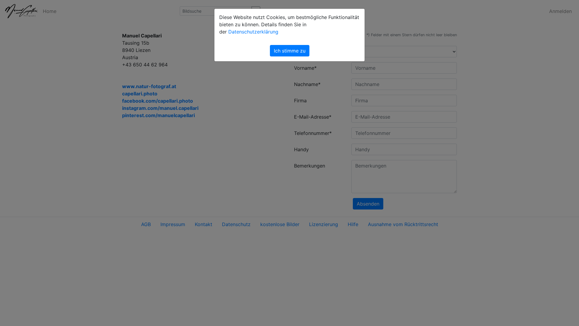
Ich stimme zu (289, 51)
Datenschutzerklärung (253, 32)
